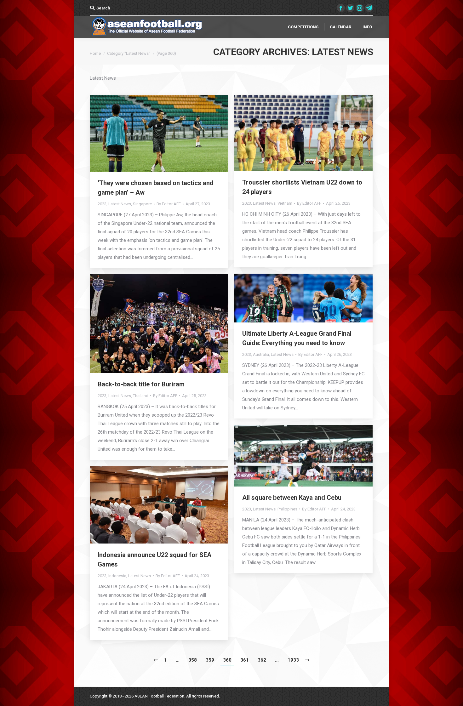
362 (262, 660)
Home (95, 53)
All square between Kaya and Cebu (291, 497)
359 (210, 660)
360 (227, 660)
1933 (293, 660)
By (169, 204)
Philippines (287, 509)
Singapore (142, 204)
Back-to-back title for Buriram (141, 384)
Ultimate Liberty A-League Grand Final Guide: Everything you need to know (297, 338)
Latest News (119, 204)
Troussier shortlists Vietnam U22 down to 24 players (302, 187)
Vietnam (284, 203)
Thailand (140, 395)
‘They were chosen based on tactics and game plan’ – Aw (156, 187)
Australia (261, 354)
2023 (102, 204)
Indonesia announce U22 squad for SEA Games (154, 559)
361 (244, 660)
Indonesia (117, 575)
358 (192, 660)
